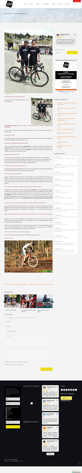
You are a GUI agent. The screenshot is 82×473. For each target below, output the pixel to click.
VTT (8, 416)
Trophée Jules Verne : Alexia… (43, 310)
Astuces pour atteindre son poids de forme (63, 197)
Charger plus (50, 453)
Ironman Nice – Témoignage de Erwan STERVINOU (16, 284)
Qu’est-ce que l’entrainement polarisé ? (65, 129)
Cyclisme (9, 411)
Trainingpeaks (8, 194)
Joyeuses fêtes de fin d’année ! (60, 224)
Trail (8, 414)
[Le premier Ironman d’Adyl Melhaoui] (29, 301)
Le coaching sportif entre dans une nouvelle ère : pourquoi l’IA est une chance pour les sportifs (64, 174)
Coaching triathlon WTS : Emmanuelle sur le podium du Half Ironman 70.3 (65, 230)
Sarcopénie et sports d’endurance (61, 237)
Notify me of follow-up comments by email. (17, 362)
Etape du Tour (8, 148)
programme (33, 189)
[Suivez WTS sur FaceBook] (62, 390)
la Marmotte (28, 149)
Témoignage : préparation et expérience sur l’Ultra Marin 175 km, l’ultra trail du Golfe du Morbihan (64, 251)
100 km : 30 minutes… (10, 310)
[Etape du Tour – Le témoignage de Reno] (28, 60)
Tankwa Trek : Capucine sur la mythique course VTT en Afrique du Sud (65, 217)
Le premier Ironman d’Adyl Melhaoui (28, 310)
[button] (76, 39)
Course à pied (10, 413)
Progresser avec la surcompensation (65, 132)
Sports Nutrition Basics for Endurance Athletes (63, 180)
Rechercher (72, 52)
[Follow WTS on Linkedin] (69, 390)
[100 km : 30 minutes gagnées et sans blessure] (12, 301)
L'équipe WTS (9, 93)
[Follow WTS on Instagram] (74, 390)
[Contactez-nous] (76, 390)
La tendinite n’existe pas (62, 141)
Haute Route (27, 146)
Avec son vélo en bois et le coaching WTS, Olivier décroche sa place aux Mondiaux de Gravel (64, 244)
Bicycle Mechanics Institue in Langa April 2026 (64, 203)
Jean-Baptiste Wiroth (10, 125)
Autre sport (9, 418)
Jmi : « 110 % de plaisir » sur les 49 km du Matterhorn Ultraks (65, 159)
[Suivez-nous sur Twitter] (64, 390)
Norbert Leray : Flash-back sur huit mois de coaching (41, 284)
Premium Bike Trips (65, 400)
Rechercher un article (59, 49)
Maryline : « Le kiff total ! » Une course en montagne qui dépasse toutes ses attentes (66, 166)
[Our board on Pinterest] (66, 390)
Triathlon (8, 409)
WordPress (20, 460)
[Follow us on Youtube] (71, 390)
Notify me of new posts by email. (14, 364)
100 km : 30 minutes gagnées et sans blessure (64, 186)
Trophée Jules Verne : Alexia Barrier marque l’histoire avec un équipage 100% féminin (65, 210)
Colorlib (10, 460)
